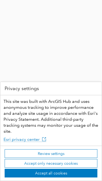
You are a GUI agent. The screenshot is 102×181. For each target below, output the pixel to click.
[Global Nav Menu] (8, 7)
